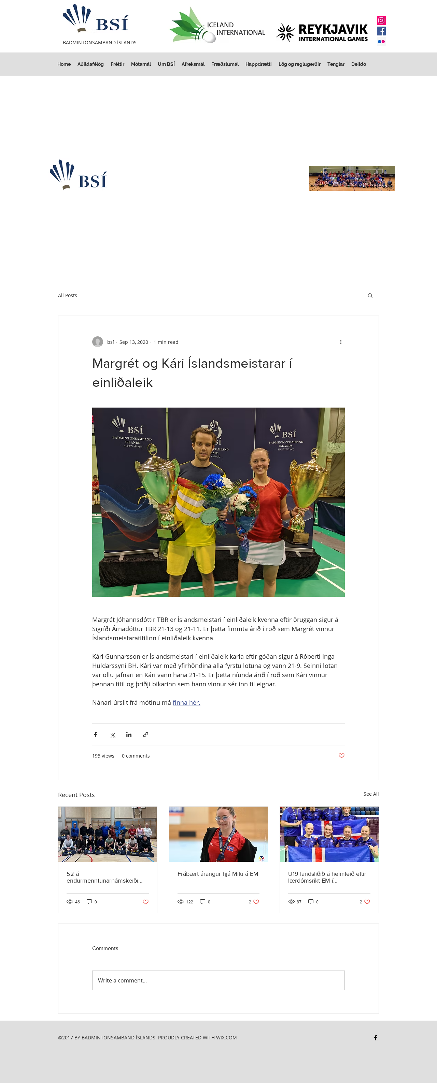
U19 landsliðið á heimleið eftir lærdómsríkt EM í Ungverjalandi (327, 877)
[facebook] (375, 1037)
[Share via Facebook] (95, 734)
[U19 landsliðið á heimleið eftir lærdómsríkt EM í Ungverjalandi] (329, 834)
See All (371, 794)
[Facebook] (381, 31)
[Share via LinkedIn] (129, 734)
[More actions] (341, 342)
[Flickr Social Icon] (381, 41)
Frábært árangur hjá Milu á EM (218, 873)
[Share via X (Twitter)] (112, 734)
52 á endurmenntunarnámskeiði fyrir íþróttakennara (102, 877)
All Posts (67, 295)
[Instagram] (381, 20)
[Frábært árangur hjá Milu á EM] (218, 834)
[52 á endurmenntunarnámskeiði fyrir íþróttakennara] (107, 834)
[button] (299, 64)
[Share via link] (145, 734)
